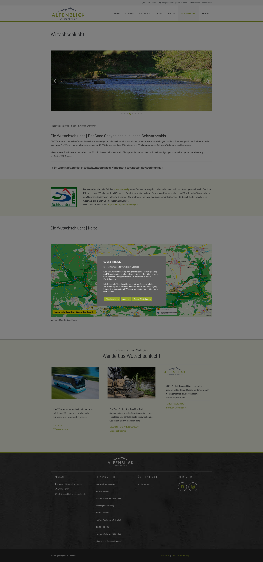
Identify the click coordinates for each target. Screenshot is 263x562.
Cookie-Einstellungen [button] (142, 299)
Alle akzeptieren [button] (112, 299)
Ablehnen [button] (126, 299)
